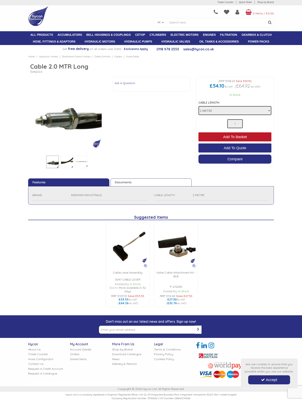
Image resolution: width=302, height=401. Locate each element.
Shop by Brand (265, 2)
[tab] (68, 182)
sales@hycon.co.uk (198, 49)
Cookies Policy (164, 359)
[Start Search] (270, 22)
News (116, 359)
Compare (235, 159)
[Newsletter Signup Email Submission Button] (198, 330)
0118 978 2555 (168, 49)
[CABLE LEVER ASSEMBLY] (127, 243)
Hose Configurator (40, 359)
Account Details (80, 349)
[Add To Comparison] (145, 266)
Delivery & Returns (124, 364)
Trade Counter (225, 2)
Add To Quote (235, 148)
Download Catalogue (126, 354)
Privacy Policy (163, 354)
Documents (123, 182)
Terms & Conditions (167, 349)
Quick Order (245, 2)
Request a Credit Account (45, 369)
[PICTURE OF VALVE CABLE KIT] (176, 243)
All (159, 22)
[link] (198, 345)
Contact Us (36, 364)
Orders (75, 354)
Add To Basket (235, 137)
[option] (52, 163)
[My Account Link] (237, 12)
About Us (34, 349)
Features (38, 182)
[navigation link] (216, 12)
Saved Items (78, 359)
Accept (271, 380)
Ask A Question (125, 83)
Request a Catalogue (42, 373)
